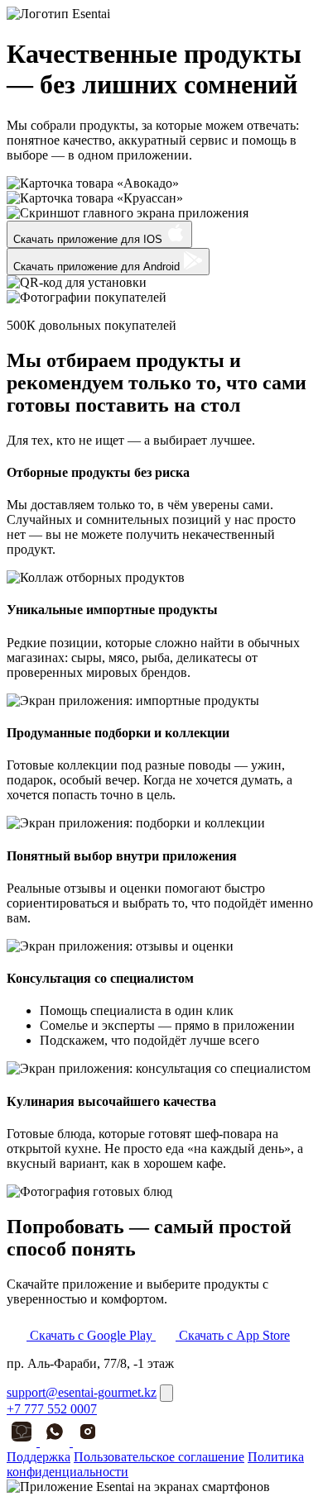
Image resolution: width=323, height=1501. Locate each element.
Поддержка (38, 1457)
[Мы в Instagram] (88, 1442)
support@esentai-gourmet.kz (82, 1392)
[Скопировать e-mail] (166, 1393)
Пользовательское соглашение (159, 1457)
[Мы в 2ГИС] (23, 1442)
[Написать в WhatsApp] (56, 1442)
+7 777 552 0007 (52, 1409)
